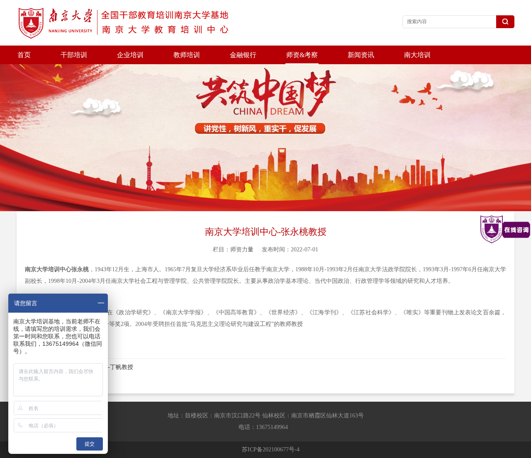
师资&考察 (302, 54)
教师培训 (186, 54)
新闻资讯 (361, 54)
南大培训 (417, 54)
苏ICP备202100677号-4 (271, 449)
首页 (24, 54)
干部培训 (74, 54)
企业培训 (130, 54)
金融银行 (243, 54)
